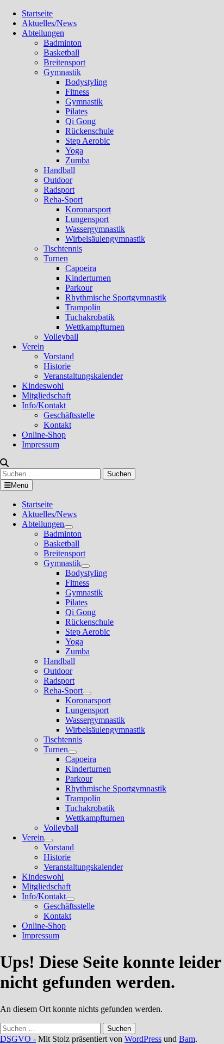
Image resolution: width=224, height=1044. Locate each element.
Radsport (58, 189)
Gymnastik (62, 72)
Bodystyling (86, 82)
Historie (57, 366)
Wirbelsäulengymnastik (105, 238)
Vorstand (58, 356)
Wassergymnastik (95, 229)
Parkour (78, 287)
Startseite (37, 13)
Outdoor (57, 180)
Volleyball (60, 336)
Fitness (77, 91)
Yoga (74, 150)
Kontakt (57, 424)
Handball (59, 170)
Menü (19, 485)
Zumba (77, 160)
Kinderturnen (88, 278)
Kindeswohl (43, 385)
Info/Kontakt (44, 405)
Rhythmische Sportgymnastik (115, 297)
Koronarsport (88, 209)
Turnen (55, 258)
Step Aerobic (87, 140)
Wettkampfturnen (95, 326)
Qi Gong (80, 121)
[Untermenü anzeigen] (68, 527)
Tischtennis (62, 248)
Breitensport (64, 62)
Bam (187, 1038)
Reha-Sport (63, 199)
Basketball (61, 52)
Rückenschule (89, 131)
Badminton (62, 42)
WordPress (143, 1038)
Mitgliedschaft (46, 395)
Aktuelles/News (49, 23)
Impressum (40, 444)
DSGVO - (18, 1038)
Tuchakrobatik (90, 317)
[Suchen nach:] (51, 473)
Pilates (76, 111)
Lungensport (87, 219)
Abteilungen (43, 33)
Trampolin (83, 307)
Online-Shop (44, 434)
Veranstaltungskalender (83, 375)
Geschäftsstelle (69, 415)
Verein (33, 346)
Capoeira (80, 268)
